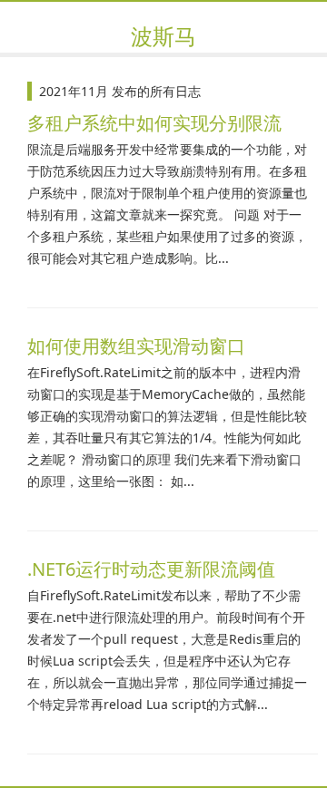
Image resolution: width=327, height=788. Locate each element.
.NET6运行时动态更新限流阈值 (151, 569)
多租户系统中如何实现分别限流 (154, 123)
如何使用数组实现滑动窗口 (136, 346)
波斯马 (163, 36)
